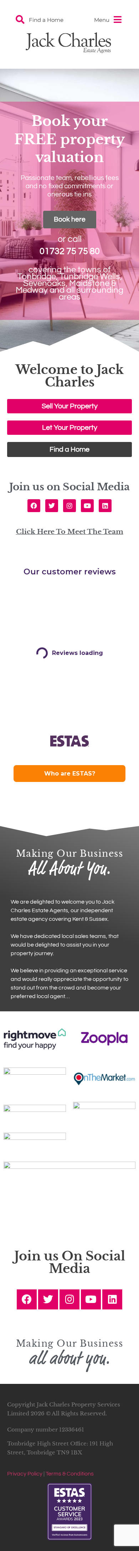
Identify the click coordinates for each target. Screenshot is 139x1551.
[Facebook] (33, 505)
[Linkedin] (105, 505)
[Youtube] (87, 505)
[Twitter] (51, 505)
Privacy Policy (24, 1474)
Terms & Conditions (70, 1474)
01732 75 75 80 (70, 251)
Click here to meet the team (69, 531)
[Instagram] (69, 505)
